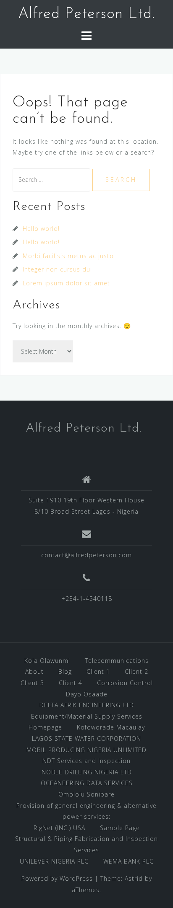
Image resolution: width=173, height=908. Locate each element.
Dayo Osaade (86, 694)
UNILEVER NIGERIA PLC (54, 861)
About (34, 671)
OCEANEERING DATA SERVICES (87, 783)
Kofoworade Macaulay (111, 727)
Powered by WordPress (57, 878)
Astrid (134, 878)
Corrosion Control (125, 683)
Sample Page (120, 828)
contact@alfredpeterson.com (86, 555)
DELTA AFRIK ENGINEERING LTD (86, 705)
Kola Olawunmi (47, 661)
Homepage (45, 727)
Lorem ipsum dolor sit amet (66, 283)
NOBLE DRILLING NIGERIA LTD (87, 772)
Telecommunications (117, 661)
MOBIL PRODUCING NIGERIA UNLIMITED (86, 750)
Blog (65, 671)
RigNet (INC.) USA (59, 828)
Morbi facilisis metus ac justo (68, 256)
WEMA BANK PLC (128, 861)
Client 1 (98, 671)
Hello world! (41, 229)
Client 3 (32, 683)
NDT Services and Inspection (86, 761)
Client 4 (70, 683)
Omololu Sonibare (86, 794)
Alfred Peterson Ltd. (86, 14)
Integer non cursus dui (57, 269)
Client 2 (136, 671)
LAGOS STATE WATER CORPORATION (86, 738)
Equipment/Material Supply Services (86, 716)
